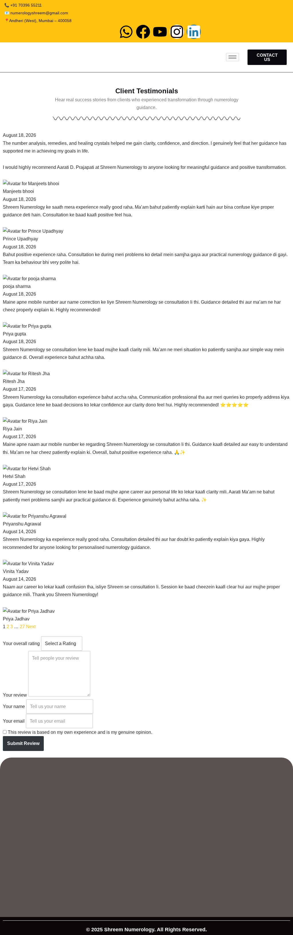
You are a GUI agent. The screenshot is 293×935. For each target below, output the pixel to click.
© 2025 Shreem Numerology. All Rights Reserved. (146, 929)
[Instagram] (177, 32)
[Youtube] (160, 32)
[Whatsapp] (126, 32)
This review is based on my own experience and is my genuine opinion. (80, 732)
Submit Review (23, 743)
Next (30, 626)
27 (22, 626)
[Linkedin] (194, 32)
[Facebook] (143, 32)
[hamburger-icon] (232, 57)
